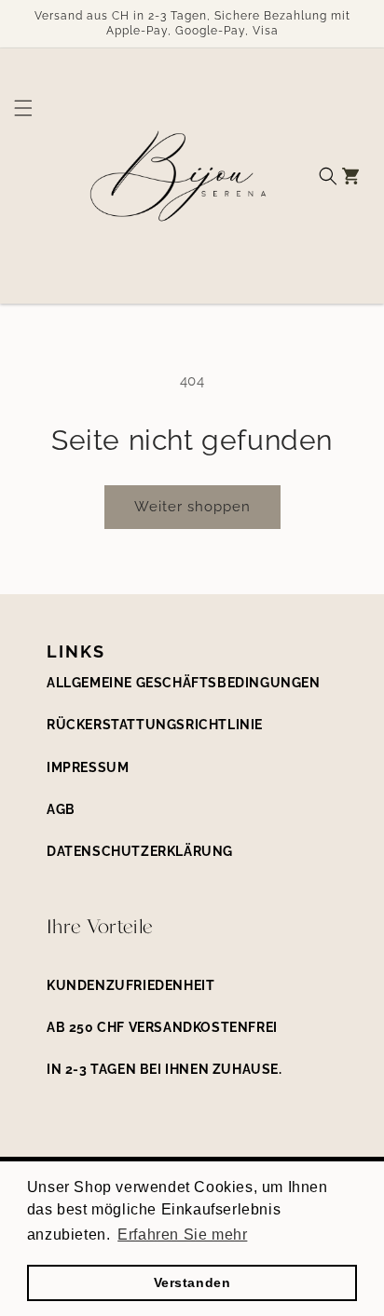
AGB (61, 809)
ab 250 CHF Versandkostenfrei (162, 1027)
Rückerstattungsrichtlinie (155, 724)
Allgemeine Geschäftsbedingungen (184, 682)
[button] (17, 176)
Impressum (88, 767)
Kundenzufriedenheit (130, 985)
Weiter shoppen (192, 506)
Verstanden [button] (192, 1282)
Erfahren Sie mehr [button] (182, 1234)
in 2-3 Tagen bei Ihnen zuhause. (164, 1069)
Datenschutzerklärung (140, 851)
